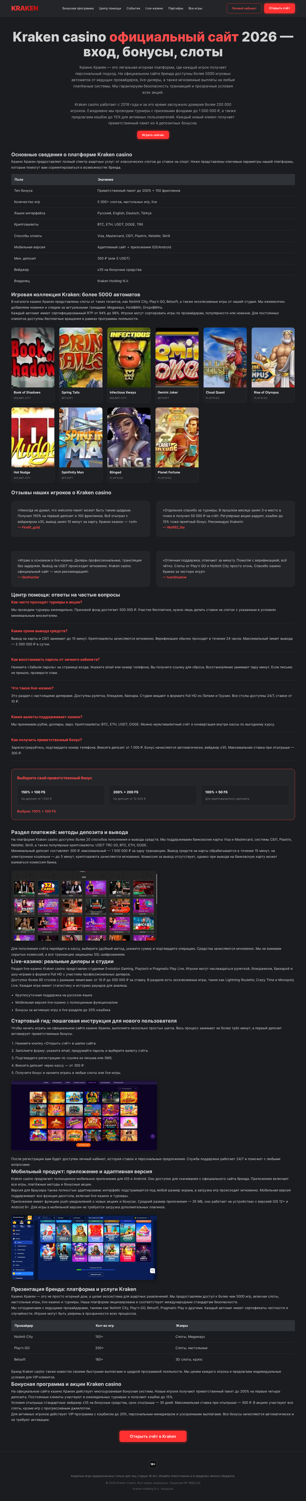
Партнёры (175, 8)
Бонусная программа (78, 8)
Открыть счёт (279, 8)
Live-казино (154, 8)
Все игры (195, 8)
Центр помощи (110, 8)
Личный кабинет (244, 8)
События (133, 8)
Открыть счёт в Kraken (153, 1436)
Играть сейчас (153, 135)
